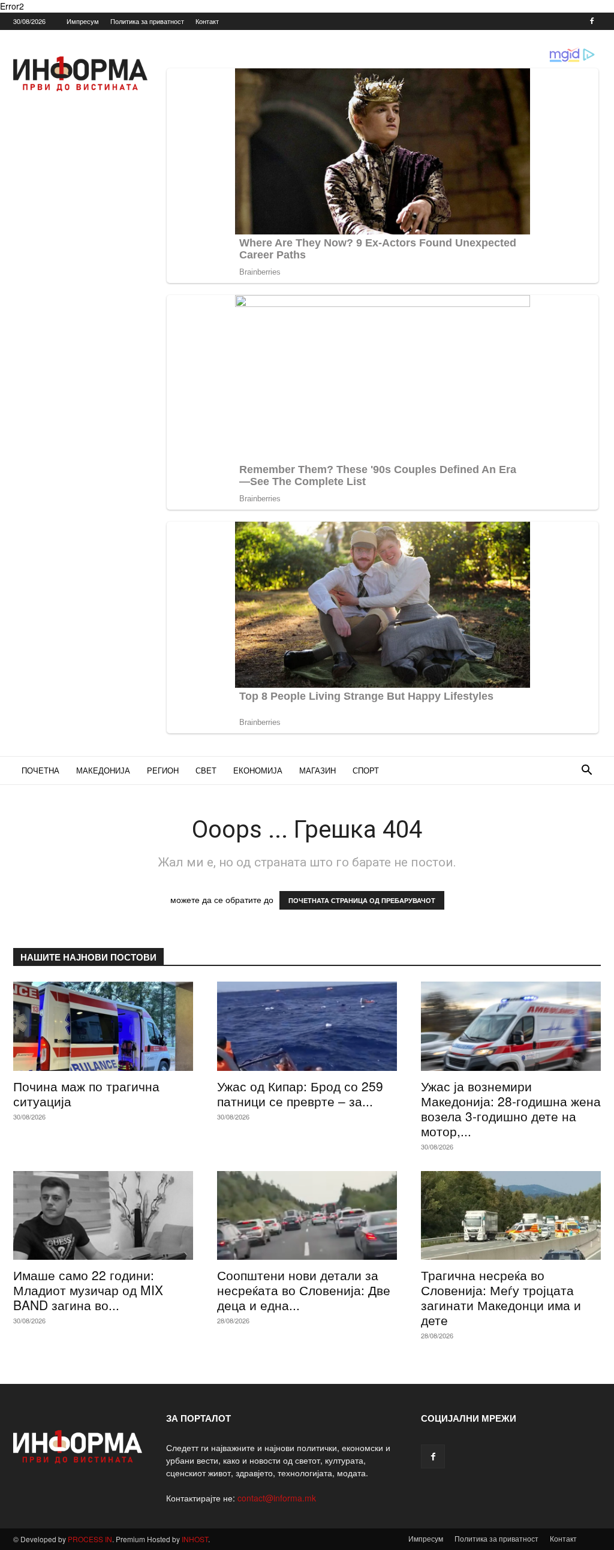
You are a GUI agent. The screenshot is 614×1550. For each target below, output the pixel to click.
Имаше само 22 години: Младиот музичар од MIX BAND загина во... (88, 1290)
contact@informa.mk (276, 1498)
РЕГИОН (163, 770)
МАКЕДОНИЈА (103, 770)
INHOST (195, 1539)
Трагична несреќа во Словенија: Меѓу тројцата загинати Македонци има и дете (501, 1297)
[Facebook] (592, 21)
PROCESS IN (90, 1539)
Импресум (83, 21)
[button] (586, 771)
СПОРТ (366, 770)
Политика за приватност (147, 21)
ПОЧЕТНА (40, 770)
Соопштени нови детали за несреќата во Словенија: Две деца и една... (303, 1290)
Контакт (207, 21)
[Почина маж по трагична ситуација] (103, 1026)
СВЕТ (205, 770)
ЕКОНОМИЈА (257, 770)
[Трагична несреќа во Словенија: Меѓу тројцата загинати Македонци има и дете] (511, 1215)
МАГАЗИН (317, 770)
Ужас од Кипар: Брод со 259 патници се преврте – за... (300, 1093)
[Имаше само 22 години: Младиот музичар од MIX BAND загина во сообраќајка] (103, 1215)
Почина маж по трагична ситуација (86, 1093)
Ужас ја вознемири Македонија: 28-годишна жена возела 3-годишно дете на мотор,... (511, 1108)
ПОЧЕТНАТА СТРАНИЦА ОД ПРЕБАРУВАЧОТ (361, 900)
